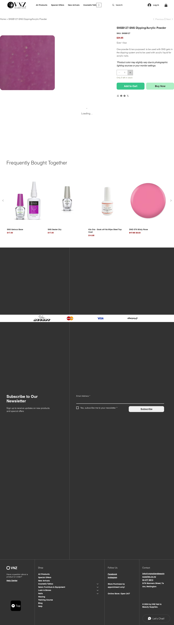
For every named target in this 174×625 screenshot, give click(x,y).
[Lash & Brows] (97, 590)
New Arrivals (44, 581)
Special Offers (44, 577)
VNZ (14, 568)
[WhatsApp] (118, 95)
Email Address (83, 396)
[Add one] (130, 72)
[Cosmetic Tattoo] (97, 584)
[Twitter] (127, 95)
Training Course (45, 600)
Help (40, 606)
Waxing (41, 597)
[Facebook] (121, 95)
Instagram (112, 577)
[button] (91, 5)
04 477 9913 (147, 580)
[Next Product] (171, 200)
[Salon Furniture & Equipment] (97, 587)
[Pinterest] (124, 95)
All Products (44, 574)
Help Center (12, 580)
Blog (40, 603)
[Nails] (97, 593)
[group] (87, 206)
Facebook (112, 574)
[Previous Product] (3, 200)
